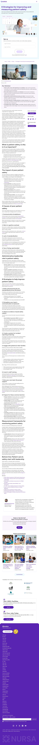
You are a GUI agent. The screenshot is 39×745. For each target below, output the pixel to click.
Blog (3, 699)
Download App (7, 631)
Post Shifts (4, 678)
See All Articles (20, 574)
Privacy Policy (5, 731)
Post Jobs (32, 113)
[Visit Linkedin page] (22, 725)
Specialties (5, 671)
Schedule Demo (5, 686)
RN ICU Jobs (5, 643)
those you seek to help (18, 203)
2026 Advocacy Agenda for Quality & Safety (12, 489)
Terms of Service (17, 731)
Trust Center (5, 706)
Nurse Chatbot (5, 711)
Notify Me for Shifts (6, 659)
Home (6, 61)
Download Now (32, 126)
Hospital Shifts (5, 691)
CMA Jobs (4, 664)
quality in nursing (9, 285)
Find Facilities (5, 692)
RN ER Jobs (5, 644)
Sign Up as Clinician (6, 654)
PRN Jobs (4, 635)
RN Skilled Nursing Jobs (7, 648)
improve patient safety (11, 352)
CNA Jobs (4, 638)
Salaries (4, 668)
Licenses (4, 669)
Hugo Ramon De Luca (9, 503)
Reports (4, 689)
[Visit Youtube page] (25, 725)
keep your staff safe (11, 375)
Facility (9, 61)
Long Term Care (5, 681)
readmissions (6, 182)
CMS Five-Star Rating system (13, 160)
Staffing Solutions (6, 679)
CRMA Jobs (5, 666)
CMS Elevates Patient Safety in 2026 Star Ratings (13, 490)
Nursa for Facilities (6, 673)
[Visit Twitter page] (19, 725)
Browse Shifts (5, 658)
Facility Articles (5, 684)
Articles (13, 61)
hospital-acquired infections (18, 440)
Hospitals (4, 683)
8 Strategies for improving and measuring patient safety (24, 61)
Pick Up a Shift (5, 656)
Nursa (17, 387)
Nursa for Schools (6, 674)
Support (4, 697)
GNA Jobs (4, 663)
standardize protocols (8, 244)
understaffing (17, 404)
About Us (4, 694)
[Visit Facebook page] (16, 725)
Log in (26, 55)
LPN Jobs (4, 639)
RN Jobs (4, 636)
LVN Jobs (4, 641)
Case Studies (5, 687)
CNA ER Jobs (5, 651)
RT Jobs (4, 661)
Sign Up (19, 527)
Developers (5, 702)
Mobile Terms (10, 731)
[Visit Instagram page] (13, 725)
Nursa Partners (5, 696)
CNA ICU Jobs (5, 649)
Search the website (6, 712)
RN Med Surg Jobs (6, 646)
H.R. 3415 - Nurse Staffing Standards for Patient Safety (14, 485)
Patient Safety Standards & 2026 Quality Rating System (14, 477)
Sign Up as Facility (6, 676)
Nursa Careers (5, 707)
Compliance (5, 704)
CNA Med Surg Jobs (6, 653)
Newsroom (4, 701)
